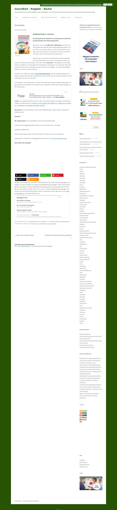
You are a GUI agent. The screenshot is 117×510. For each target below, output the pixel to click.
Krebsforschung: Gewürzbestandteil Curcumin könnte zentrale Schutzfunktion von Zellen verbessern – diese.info (90, 387)
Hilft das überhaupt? (85, 138)
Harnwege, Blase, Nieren (86, 237)
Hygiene (82, 253)
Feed (82, 134)
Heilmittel (82, 242)
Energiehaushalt (84, 215)
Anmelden (82, 460)
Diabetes (82, 211)
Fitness (81, 228)
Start (16, 17)
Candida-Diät (83, 204)
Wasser (81, 316)
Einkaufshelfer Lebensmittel (87, 213)
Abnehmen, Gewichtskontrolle (88, 167)
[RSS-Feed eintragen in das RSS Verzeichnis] (83, 415)
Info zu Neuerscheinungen (49, 17)
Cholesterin (83, 206)
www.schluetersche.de (60, 138)
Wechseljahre (83, 319)
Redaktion (44, 221)
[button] (21, 175)
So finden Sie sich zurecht (29, 17)
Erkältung (82, 224)
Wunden (82, 321)
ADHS (81, 169)
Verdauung (83, 310)
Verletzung (82, 312)
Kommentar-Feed (84, 464)
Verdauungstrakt (51, 223)
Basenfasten (83, 189)
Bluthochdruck (84, 198)
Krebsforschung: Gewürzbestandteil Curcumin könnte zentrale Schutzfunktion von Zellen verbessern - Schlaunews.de (90, 369)
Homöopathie (83, 248)
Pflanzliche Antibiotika (86, 281)
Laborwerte (83, 266)
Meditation (83, 277)
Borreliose (82, 200)
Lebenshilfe (83, 268)
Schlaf (81, 292)
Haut (81, 239)
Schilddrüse (83, 290)
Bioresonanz (83, 193)
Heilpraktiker (83, 244)
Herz (81, 246)
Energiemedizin (84, 217)
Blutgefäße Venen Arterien (87, 195)
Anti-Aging (82, 178)
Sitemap (58, 509)
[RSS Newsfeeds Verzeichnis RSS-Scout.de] (83, 417)
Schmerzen (83, 294)
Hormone (82, 250)
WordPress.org (84, 466)
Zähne (81, 323)
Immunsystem (83, 255)
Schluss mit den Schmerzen (87, 156)
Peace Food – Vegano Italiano (24, 235)
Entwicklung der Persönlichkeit (88, 222)
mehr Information (97, 4)
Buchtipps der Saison (85, 202)
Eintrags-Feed (83, 462)
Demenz (82, 209)
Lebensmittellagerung (85, 270)
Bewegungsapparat (85, 191)
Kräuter (82, 261)
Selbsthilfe (82, 301)
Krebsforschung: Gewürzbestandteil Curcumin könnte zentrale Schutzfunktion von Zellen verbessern (90, 378)
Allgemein (52, 221)
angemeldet (24, 246)
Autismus (82, 187)
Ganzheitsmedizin (84, 231)
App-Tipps (82, 180)
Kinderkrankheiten (85, 257)
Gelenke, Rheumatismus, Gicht (88, 233)
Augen (81, 184)
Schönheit (82, 297)
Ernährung (59, 221)
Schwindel (82, 299)
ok (107, 4)
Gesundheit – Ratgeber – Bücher (33, 8)
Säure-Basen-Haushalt (86, 288)
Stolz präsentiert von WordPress (31, 501)
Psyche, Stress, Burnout (86, 283)
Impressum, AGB (65, 17)
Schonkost (33, 223)
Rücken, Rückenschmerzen (87, 286)
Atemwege (82, 182)
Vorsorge (82, 314)
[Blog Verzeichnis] (83, 413)
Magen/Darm (66, 221)
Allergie (81, 171)
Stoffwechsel (83, 303)
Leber (81, 272)
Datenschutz (78, 17)
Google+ (82, 404)
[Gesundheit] (83, 411)
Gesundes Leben (84, 235)
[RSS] (81, 422)
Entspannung (83, 220)
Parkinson (82, 279)
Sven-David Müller (41, 223)
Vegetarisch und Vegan (86, 308)
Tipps (81, 305)
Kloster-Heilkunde (84, 259)
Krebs (81, 264)
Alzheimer (82, 176)
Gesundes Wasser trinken (86, 153)
